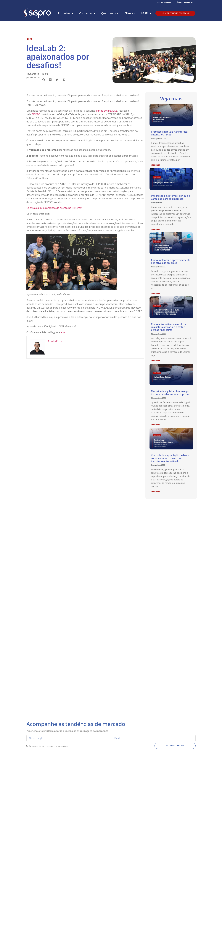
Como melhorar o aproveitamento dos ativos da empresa (170, 261)
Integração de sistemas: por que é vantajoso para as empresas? (170, 197)
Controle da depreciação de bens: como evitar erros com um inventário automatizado (170, 458)
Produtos (64, 13)
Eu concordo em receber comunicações (48, 746)
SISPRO (36, 114)
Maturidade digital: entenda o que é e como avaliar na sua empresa (170, 392)
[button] (43, 79)
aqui (63, 332)
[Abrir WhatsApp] (214, 937)
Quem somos (109, 13)
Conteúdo (85, 13)
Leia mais (155, 165)
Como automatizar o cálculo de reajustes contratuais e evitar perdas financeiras (169, 327)
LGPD (144, 13)
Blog (29, 39)
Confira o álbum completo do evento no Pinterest (54, 208)
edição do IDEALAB (106, 110)
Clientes (129, 13)
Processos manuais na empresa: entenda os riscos (169, 133)
